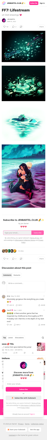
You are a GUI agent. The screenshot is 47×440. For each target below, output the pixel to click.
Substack (12, 435)
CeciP (9, 310)
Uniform (6, 358)
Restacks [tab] (17, 275)
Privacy (21, 424)
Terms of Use (36, 403)
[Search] (43, 337)
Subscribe (33, 3)
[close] (40, 362)
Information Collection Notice (31, 405)
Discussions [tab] (19, 338)
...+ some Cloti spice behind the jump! (16, 347)
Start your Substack (17, 429)
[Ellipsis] (44, 296)
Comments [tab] (7, 275)
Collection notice (37, 424)
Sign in (42, 3)
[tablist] (12, 275)
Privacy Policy (24, 408)
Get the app (34, 429)
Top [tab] (4, 338)
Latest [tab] (10, 338)
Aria (8, 296)
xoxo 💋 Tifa (8, 344)
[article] (23, 348)
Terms (27, 424)
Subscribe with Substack (25, 398)
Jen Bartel (11, 19)
